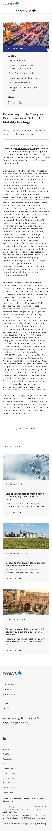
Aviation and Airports (18, 60)
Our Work (7, 689)
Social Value (8, 783)
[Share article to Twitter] (14, 103)
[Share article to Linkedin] (20, 103)
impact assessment (36, 266)
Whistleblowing (9, 788)
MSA (5, 764)
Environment (8, 778)
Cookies (6, 754)
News (5, 703)
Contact (7, 708)
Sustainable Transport (19, 83)
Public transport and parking (23, 78)
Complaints (8, 793)
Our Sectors (8, 684)
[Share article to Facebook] (8, 103)
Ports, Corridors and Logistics (23, 73)
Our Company (10, 694)
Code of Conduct (10, 773)
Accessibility (8, 759)
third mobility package (26, 149)
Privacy (6, 749)
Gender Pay (8, 768)
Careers (6, 699)
